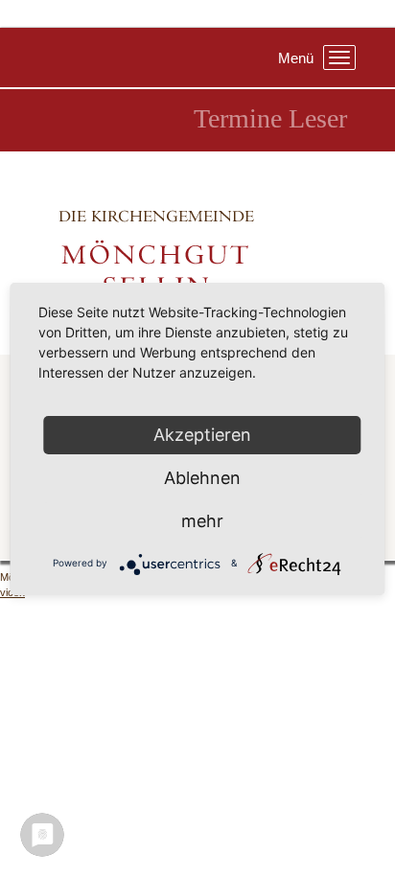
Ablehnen (202, 478)
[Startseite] (197, 252)
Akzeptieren (202, 435)
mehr (202, 521)
